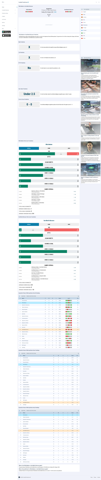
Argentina (23, 296)
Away (69, 148)
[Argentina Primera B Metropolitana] (78, 296)
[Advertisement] (49, 25)
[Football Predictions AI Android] (9, 32)
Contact (98, 477)
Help (9, 29)
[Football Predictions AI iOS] (9, 35)
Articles (3, 22)
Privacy (95, 477)
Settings (3, 25)
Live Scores (4, 19)
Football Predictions (9, 11)
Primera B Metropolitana (31, 296)
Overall (29, 148)
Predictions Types (9, 14)
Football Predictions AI (27, 477)
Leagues (3, 16)
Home (3, 7)
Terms (92, 477)
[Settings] (96, 2)
